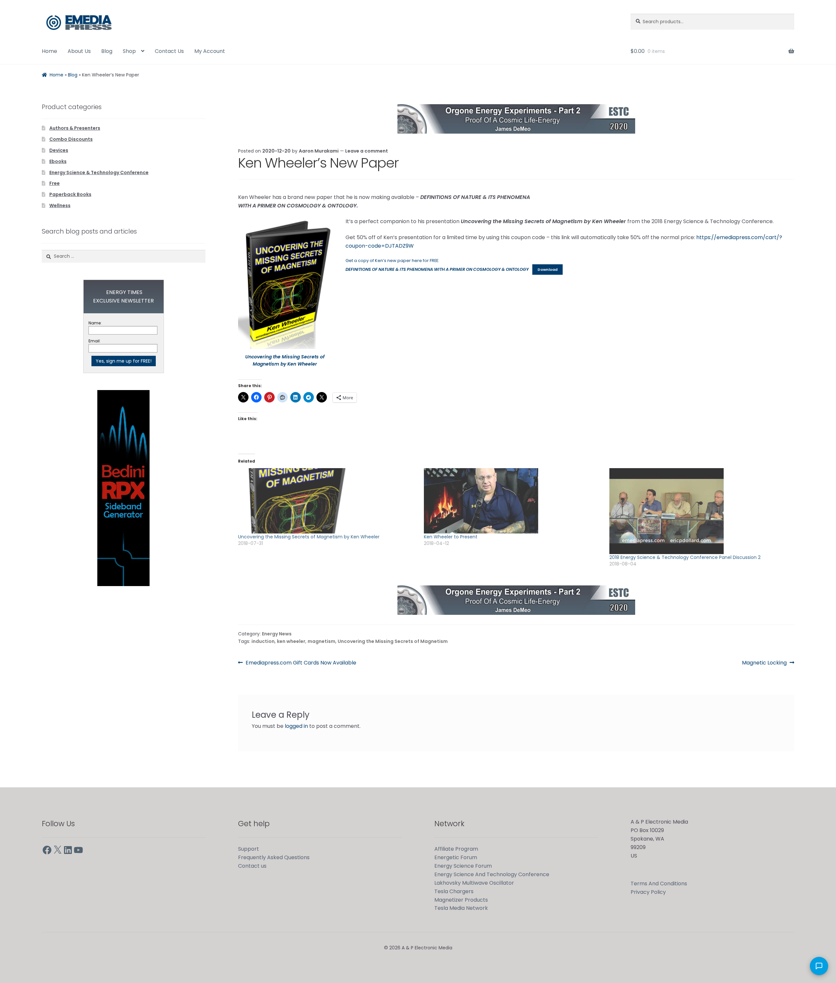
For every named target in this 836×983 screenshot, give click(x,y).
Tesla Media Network (461, 908)
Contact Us (169, 51)
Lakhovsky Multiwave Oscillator (474, 883)
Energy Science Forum (463, 866)
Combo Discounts (71, 139)
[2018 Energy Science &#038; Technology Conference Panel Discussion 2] (699, 511)
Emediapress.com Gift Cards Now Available (300, 663)
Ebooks (58, 161)
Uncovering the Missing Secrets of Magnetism (393, 641)
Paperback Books (70, 194)
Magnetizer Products (461, 900)
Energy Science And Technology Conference (491, 874)
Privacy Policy (648, 892)
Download (547, 269)
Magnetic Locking (764, 663)
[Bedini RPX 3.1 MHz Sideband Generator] (123, 488)
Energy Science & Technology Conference (99, 172)
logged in (296, 726)
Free (54, 183)
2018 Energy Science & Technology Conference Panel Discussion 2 (685, 557)
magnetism (321, 641)
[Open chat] (819, 966)
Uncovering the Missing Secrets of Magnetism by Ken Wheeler (308, 536)
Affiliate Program (456, 849)
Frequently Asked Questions (274, 857)
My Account (209, 51)
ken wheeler (291, 641)
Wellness (60, 205)
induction (263, 641)
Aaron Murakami (319, 151)
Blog (106, 51)
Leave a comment (366, 151)
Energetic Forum (455, 857)
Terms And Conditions (659, 883)
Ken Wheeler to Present (450, 536)
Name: (95, 323)
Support (248, 849)
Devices (58, 150)
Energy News (277, 634)
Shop (129, 51)
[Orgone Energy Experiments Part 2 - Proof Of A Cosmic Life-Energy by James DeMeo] (516, 119)
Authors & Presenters (74, 128)
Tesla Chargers (454, 891)
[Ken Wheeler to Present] (513, 500)
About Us (79, 51)
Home (49, 51)
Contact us (252, 866)
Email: (94, 341)
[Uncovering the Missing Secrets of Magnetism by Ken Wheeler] (327, 500)
